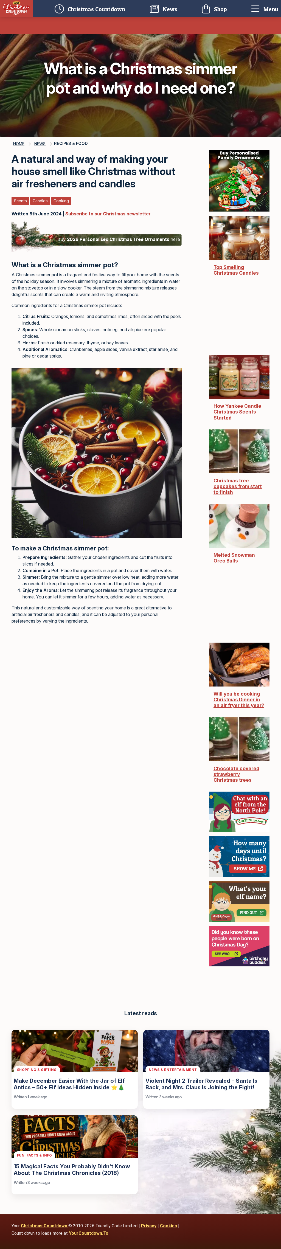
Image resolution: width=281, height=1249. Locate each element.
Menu (270, 9)
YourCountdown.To (88, 1233)
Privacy (148, 1225)
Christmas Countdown (44, 1225)
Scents (20, 200)
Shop (220, 9)
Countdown (98, 8)
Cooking (61, 200)
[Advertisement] (97, 673)
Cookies (168, 1225)
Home (18, 143)
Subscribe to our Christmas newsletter (108, 213)
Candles (40, 200)
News (169, 9)
